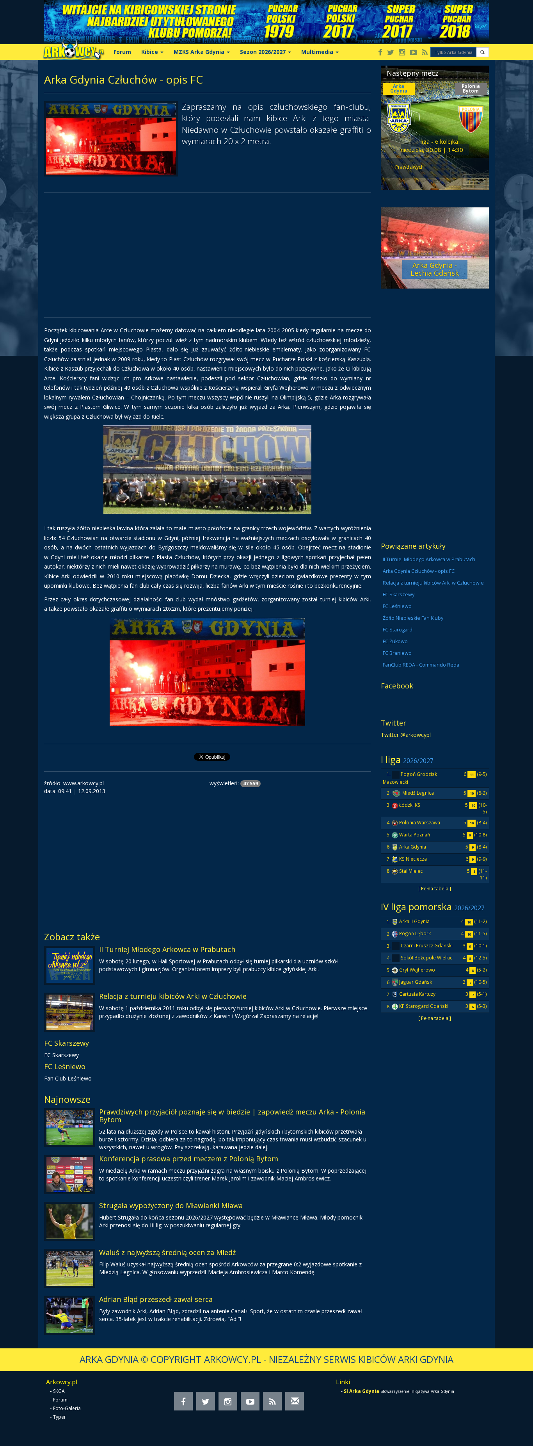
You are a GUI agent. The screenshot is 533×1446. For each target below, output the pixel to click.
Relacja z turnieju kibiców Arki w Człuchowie (173, 996)
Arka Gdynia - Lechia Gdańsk (434, 269)
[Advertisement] (207, 255)
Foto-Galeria (67, 1408)
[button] (482, 52)
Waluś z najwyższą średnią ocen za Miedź (167, 1252)
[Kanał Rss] (424, 53)
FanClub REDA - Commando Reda (421, 664)
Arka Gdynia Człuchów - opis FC (419, 571)
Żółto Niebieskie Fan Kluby (413, 618)
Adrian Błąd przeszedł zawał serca (156, 1299)
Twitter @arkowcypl (406, 734)
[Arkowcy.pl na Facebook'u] (380, 53)
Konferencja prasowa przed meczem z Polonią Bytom (188, 1158)
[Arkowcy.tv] (413, 53)
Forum (122, 51)
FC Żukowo (395, 641)
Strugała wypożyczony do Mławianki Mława (171, 1205)
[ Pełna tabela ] (434, 888)
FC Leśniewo (64, 1066)
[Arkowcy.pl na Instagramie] (401, 53)
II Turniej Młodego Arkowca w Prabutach (167, 949)
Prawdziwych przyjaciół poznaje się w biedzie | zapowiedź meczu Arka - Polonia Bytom (232, 1115)
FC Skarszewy (66, 1043)
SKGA (59, 1391)
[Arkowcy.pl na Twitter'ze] (390, 53)
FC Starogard (397, 629)
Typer (59, 1417)
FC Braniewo (397, 653)
